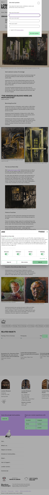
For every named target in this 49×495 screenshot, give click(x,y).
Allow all (40, 262)
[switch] (18, 254)
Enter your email (13, 23)
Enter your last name (14, 18)
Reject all (9, 262)
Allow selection (24, 262)
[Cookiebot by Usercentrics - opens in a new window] (39, 232)
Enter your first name (14, 12)
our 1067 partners (9, 238)
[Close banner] (47, 231)
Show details (42, 258)
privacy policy (20, 30)
